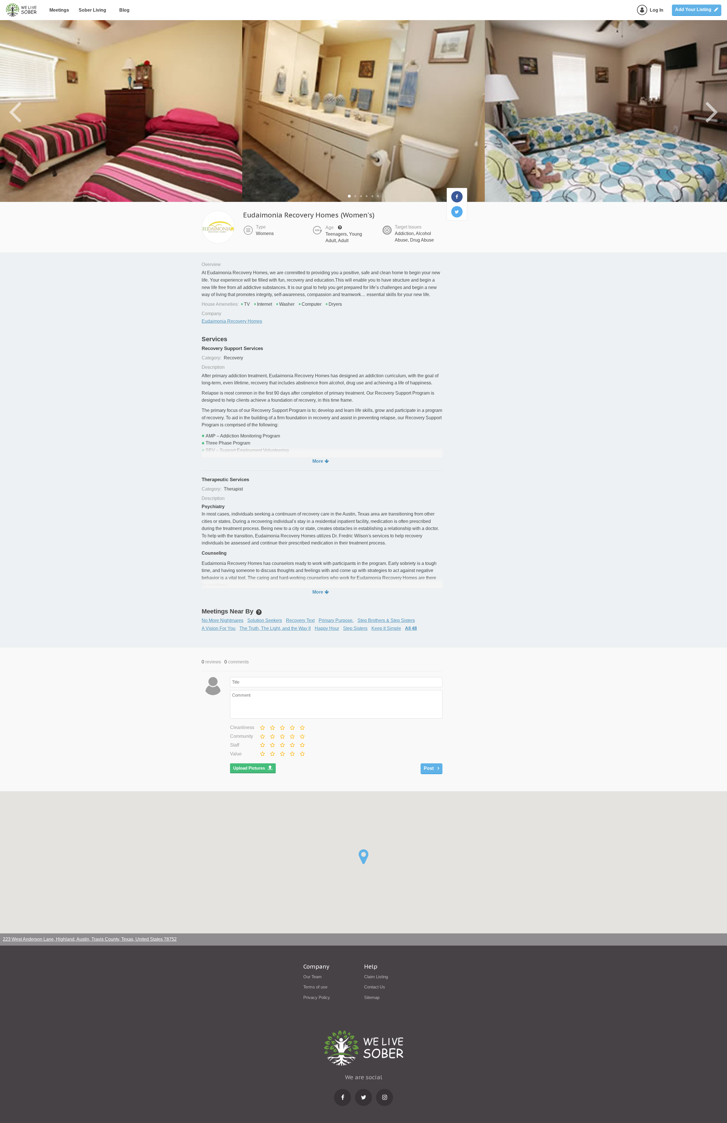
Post (429, 768)
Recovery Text (300, 620)
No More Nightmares (222, 620)
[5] (302, 726)
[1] (262, 726)
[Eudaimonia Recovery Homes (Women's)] (457, 196)
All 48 (411, 628)
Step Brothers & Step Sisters (386, 620)
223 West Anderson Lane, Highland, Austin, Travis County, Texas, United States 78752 (90, 939)
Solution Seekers (264, 620)
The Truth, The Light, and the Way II (275, 628)
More (317, 461)
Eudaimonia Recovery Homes (232, 321)
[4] (292, 726)
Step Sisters (355, 628)
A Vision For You (218, 628)
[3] (282, 726)
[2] (272, 726)
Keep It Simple (386, 628)
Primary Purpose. (336, 620)
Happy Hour (327, 628)
